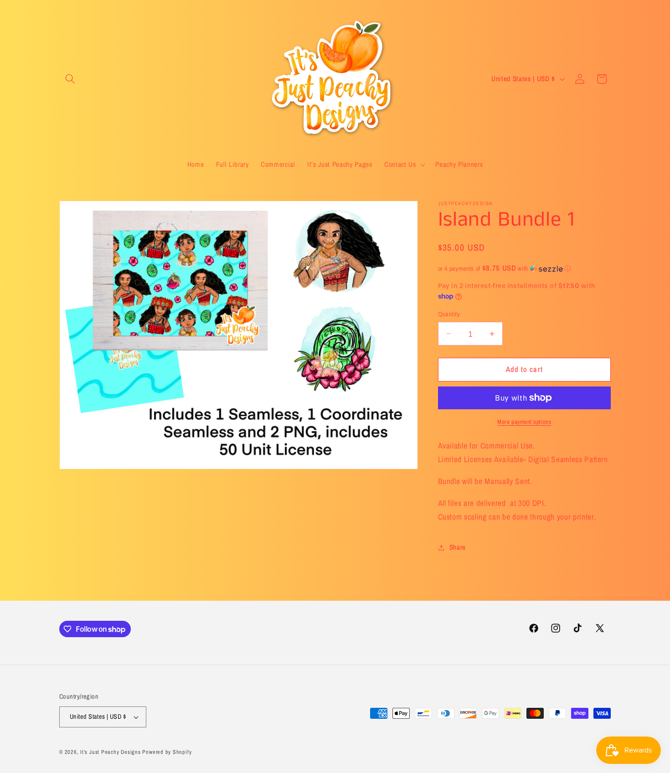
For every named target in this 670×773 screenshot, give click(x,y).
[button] (70, 79)
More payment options (524, 421)
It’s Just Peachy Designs (110, 752)
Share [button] (457, 547)
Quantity (449, 313)
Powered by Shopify (166, 752)
